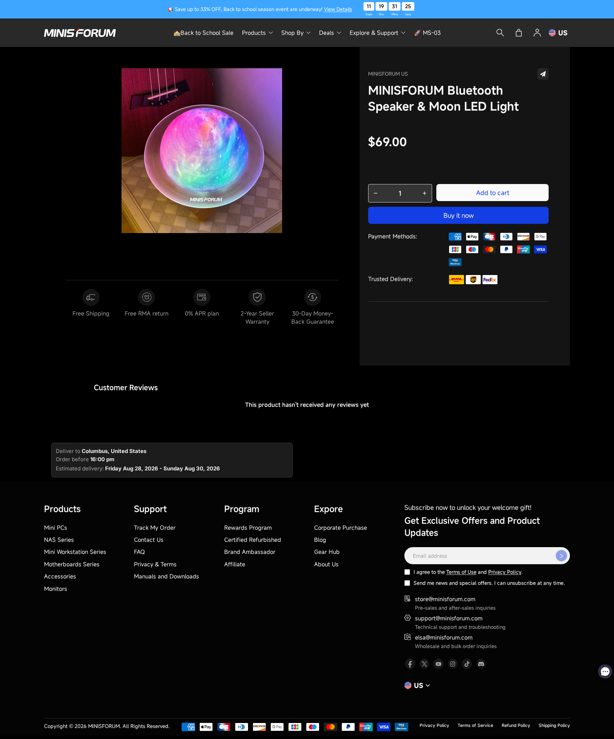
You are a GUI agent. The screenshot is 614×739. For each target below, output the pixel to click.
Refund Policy (516, 725)
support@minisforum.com (449, 618)
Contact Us (148, 540)
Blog (320, 540)
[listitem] (410, 664)
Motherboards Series (71, 564)
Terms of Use (461, 571)
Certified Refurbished (252, 540)
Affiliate (234, 564)
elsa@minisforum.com (444, 637)
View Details (338, 9)
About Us (326, 564)
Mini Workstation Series (75, 552)
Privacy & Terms (155, 564)
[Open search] (500, 33)
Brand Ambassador (249, 552)
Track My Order (155, 528)
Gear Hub (327, 552)
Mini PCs (55, 528)
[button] (543, 74)
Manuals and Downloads (166, 576)
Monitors (55, 589)
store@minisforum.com (445, 599)
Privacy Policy (504, 571)
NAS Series (59, 540)
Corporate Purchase (340, 528)
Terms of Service (475, 725)
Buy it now (458, 215)
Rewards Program (248, 528)
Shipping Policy (554, 725)
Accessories (60, 576)
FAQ (139, 552)
